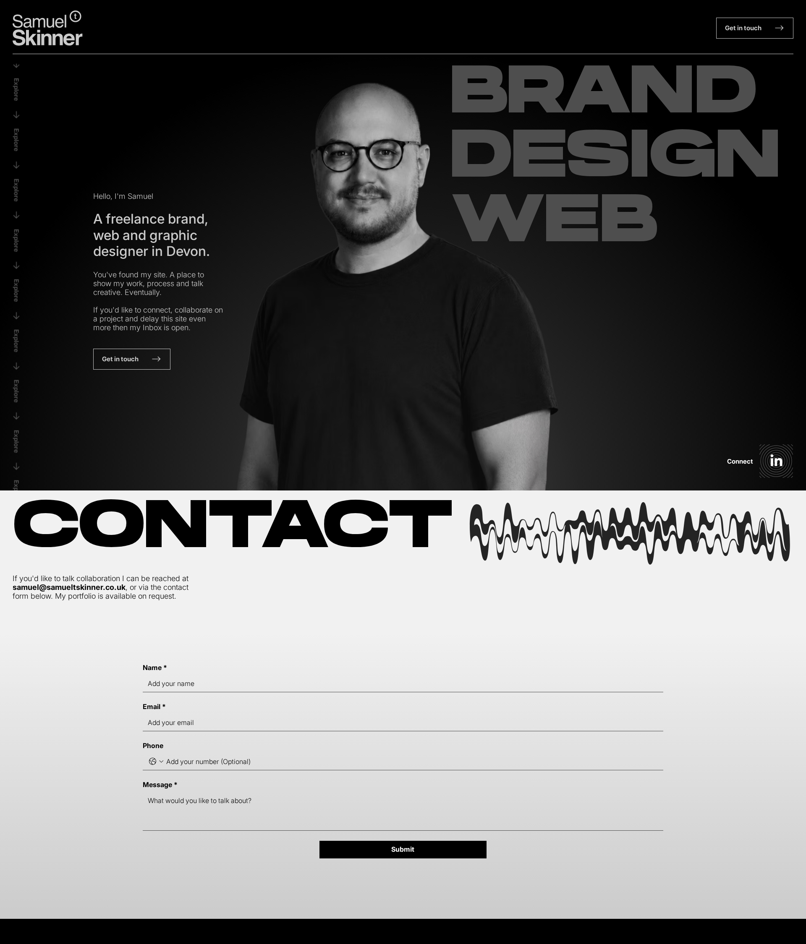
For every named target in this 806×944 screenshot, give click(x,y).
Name (155, 667)
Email (154, 706)
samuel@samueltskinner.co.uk (69, 587)
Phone (153, 745)
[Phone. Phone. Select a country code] (156, 761)
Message (160, 784)
